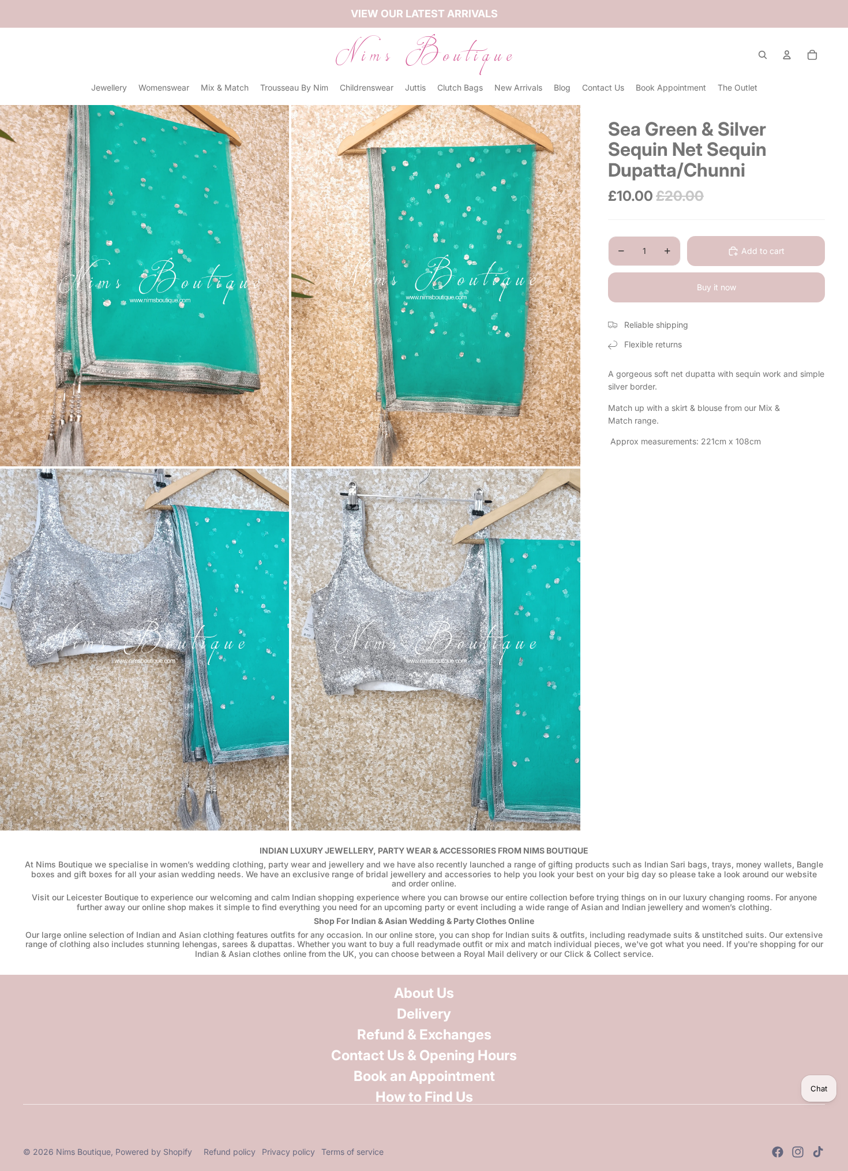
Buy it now (716, 287)
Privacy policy (288, 1152)
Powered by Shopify (153, 1152)
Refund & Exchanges (424, 1034)
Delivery (424, 1013)
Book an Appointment (424, 1076)
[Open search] (762, 55)
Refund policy (230, 1152)
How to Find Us (424, 1096)
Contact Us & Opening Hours (424, 1055)
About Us (424, 993)
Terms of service (352, 1152)
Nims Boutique (83, 1152)
